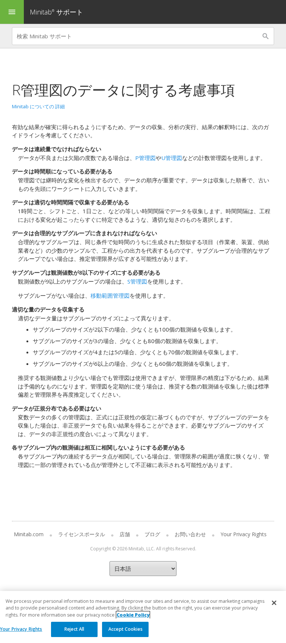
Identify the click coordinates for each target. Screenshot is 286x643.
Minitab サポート (56, 11)
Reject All (74, 629)
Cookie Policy (133, 615)
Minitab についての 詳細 (38, 106)
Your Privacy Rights (21, 629)
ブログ (152, 534)
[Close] (274, 603)
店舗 (125, 534)
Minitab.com (29, 534)
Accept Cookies (125, 629)
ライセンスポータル (81, 534)
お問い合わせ (190, 534)
